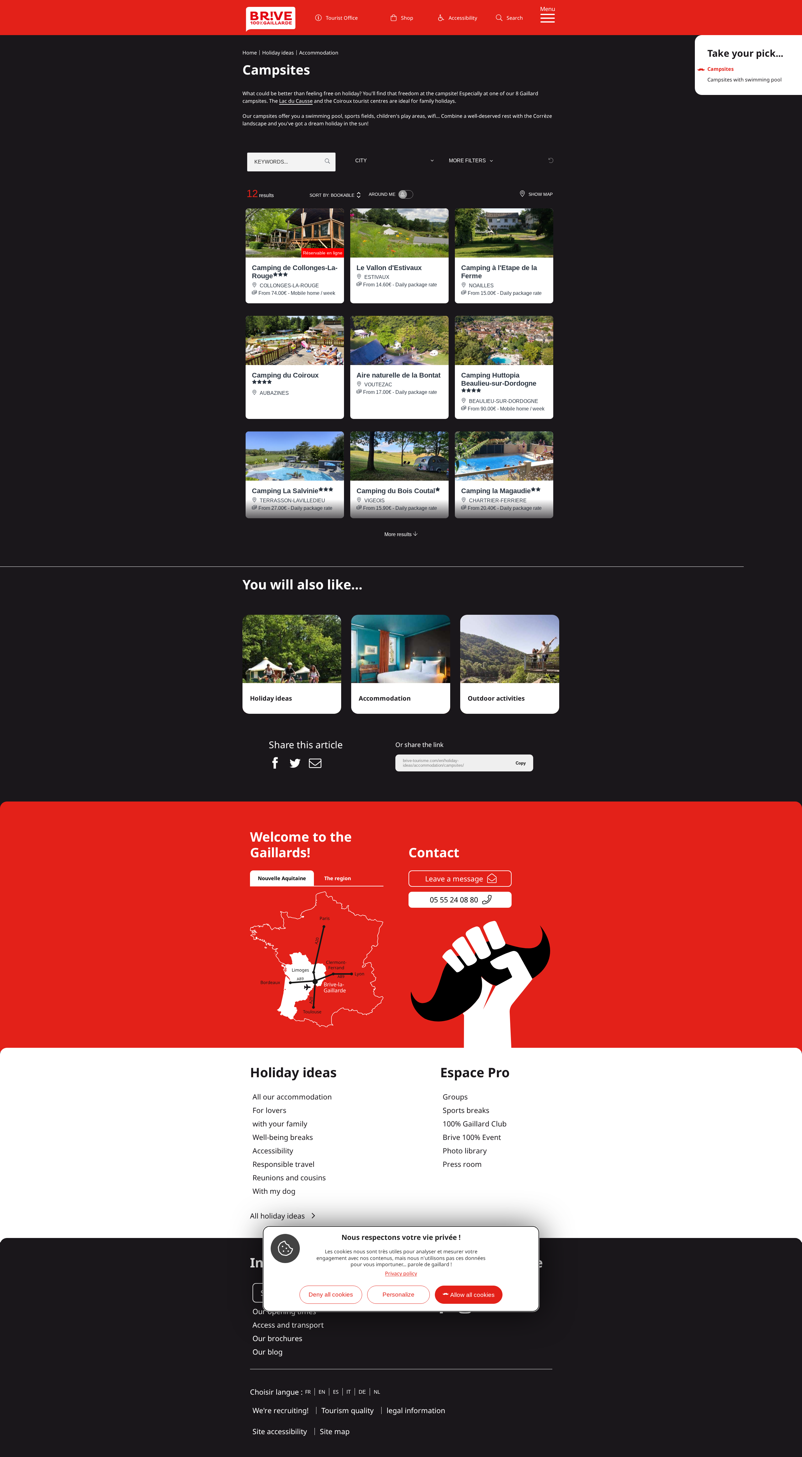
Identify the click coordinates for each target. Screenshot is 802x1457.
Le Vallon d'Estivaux (389, 268)
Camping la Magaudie (496, 491)
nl (377, 1391)
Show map (541, 194)
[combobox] (395, 162)
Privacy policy (401, 1273)
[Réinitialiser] (551, 160)
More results (398, 534)
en (322, 1391)
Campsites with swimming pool (744, 80)
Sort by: (332, 195)
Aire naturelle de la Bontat (398, 375)
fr (308, 1391)
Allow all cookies (472, 1295)
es (336, 1391)
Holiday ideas (278, 52)
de (362, 1392)
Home (249, 52)
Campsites (720, 69)
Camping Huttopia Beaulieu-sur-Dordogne (498, 379)
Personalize (398, 1294)
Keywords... (271, 161)
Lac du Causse (296, 100)
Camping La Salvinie (285, 491)
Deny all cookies (331, 1294)
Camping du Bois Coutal (396, 491)
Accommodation (318, 52)
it (348, 1392)
